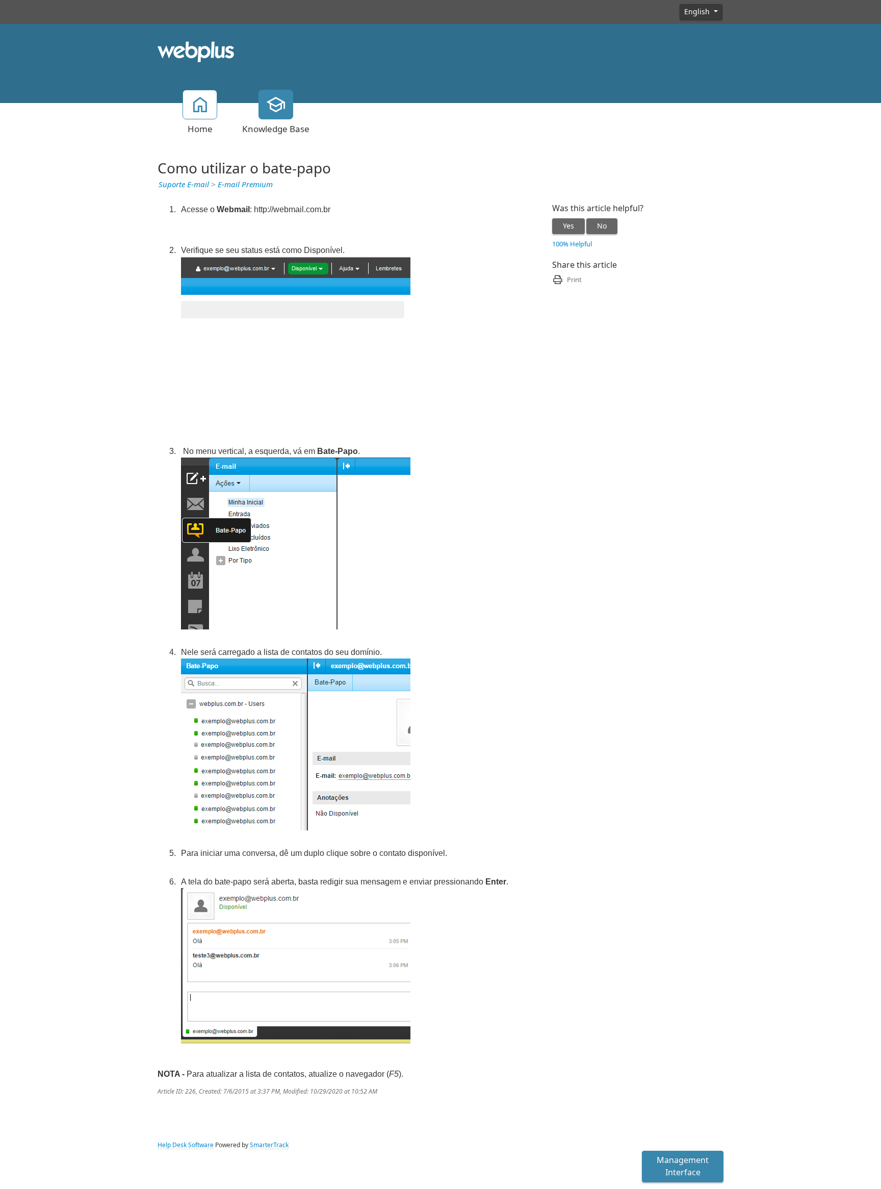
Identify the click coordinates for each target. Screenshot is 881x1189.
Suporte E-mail (184, 184)
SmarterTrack (269, 1145)
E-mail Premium (245, 184)
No (602, 226)
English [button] (698, 12)
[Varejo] (196, 51)
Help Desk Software (186, 1145)
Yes (568, 226)
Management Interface (683, 1166)
